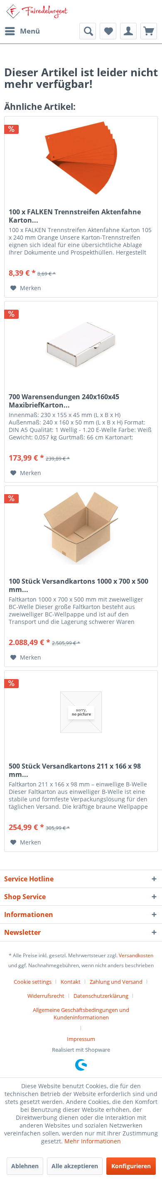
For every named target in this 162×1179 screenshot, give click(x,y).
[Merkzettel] (108, 31)
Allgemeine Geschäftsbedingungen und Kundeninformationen (81, 1013)
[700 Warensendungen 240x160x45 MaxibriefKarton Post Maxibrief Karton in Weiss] (81, 343)
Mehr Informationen (92, 1141)
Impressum (81, 1039)
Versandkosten (136, 955)
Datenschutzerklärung (101, 995)
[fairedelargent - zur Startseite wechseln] (36, 11)
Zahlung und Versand (116, 981)
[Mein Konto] (128, 31)
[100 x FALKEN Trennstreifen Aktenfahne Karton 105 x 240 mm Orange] (81, 158)
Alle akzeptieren (75, 1166)
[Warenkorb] (148, 31)
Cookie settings (33, 981)
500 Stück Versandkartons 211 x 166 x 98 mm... (75, 770)
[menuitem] (22, 31)
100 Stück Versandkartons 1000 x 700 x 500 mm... (78, 585)
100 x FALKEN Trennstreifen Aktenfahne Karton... (75, 216)
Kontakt (71, 981)
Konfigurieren (131, 1166)
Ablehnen (25, 1166)
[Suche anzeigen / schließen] (87, 31)
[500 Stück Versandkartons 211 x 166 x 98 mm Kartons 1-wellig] (81, 712)
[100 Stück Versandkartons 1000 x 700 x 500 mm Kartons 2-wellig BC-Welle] (81, 527)
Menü (30, 31)
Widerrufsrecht (45, 995)
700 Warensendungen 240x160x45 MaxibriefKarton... (64, 401)
